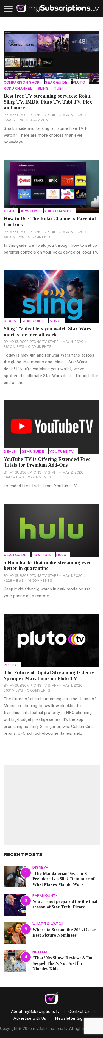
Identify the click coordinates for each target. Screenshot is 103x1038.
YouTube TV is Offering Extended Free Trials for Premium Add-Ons (47, 462)
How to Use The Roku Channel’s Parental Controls (50, 221)
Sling (43, 88)
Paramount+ (45, 896)
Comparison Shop (22, 82)
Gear (9, 211)
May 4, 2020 (73, 342)
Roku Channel (18, 88)
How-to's (29, 211)
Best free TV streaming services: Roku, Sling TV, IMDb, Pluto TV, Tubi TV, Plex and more (48, 101)
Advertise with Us (29, 1018)
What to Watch (47, 924)
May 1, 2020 (73, 576)
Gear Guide (56, 82)
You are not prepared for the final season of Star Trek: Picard (64, 904)
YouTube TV (61, 452)
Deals (10, 321)
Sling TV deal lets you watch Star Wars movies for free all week (47, 331)
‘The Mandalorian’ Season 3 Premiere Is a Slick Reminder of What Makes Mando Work (63, 878)
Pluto (79, 82)
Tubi (58, 88)
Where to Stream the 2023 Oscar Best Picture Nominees (64, 932)
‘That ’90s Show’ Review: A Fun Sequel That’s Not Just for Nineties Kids (63, 963)
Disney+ (40, 867)
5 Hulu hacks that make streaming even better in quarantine (48, 565)
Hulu (61, 555)
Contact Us (79, 1011)
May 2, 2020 (73, 472)
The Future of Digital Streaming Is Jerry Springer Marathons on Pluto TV (49, 675)
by (31, 115)
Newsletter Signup (72, 1018)
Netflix (40, 952)
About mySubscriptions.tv (35, 1011)
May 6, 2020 (73, 115)
